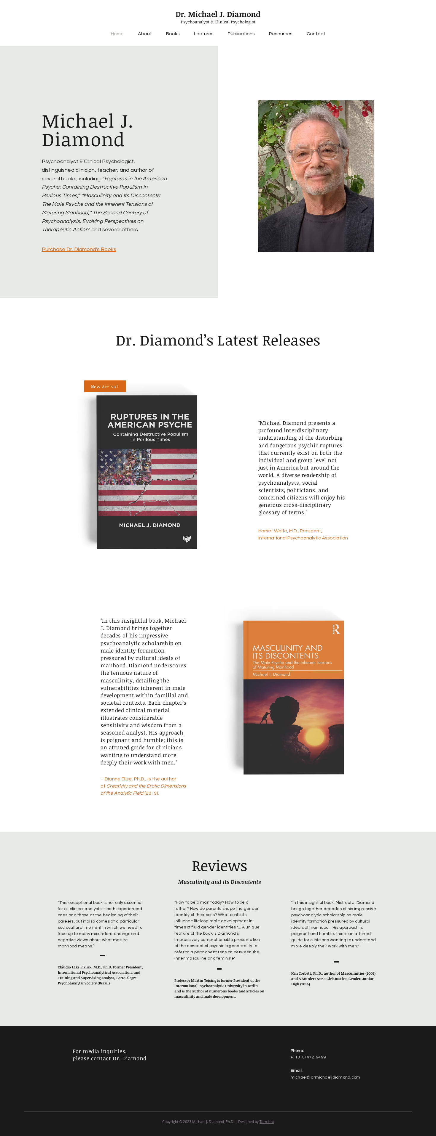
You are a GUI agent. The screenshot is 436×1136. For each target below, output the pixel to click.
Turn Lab (267, 1121)
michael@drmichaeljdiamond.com (325, 1077)
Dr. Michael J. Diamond (218, 14)
